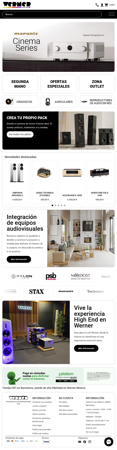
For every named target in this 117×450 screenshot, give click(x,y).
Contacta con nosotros (42, 402)
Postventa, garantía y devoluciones (41, 420)
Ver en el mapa (92, 432)
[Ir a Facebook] (84, 441)
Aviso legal (37, 425)
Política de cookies (40, 433)
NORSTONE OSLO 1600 (99, 194)
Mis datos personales (68, 414)
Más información (19, 259)
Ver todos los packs (20, 134)
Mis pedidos (64, 406)
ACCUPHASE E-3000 (72, 195)
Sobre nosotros (38, 414)
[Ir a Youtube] (79, 441)
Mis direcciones (66, 410)
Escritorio (63, 402)
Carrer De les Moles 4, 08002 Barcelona (98, 403)
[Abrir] (112, 14)
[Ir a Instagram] (89, 441)
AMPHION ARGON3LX (17, 194)
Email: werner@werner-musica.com (96, 426)
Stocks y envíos (39, 410)
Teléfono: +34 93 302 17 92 (97, 421)
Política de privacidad (41, 429)
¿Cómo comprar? (39, 406)
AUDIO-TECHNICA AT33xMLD (44, 194)
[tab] (52, 205)
